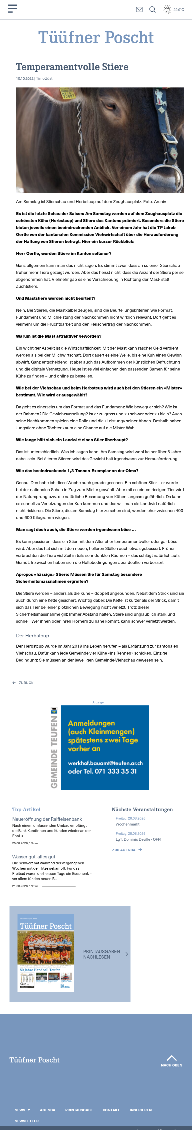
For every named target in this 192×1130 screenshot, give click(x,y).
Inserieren (141, 1109)
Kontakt (111, 1109)
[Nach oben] (172, 1058)
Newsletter (26, 1120)
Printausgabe (79, 1109)
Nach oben (171, 1064)
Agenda (47, 1109)
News (19, 1109)
